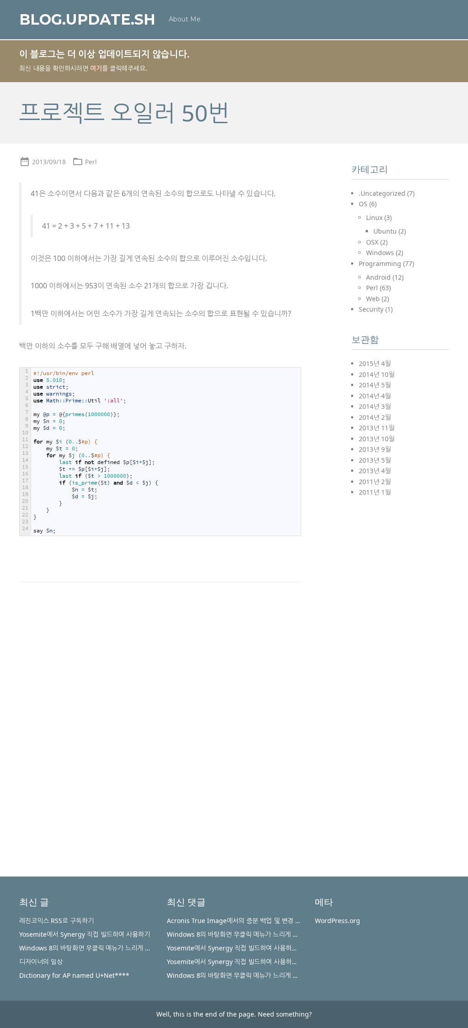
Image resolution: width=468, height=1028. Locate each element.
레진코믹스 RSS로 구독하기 (56, 920)
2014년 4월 (375, 395)
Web (373, 298)
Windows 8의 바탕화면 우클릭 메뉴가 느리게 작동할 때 (94, 948)
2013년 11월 (376, 427)
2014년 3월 (375, 406)
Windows (380, 252)
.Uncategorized (382, 193)
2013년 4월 (375, 470)
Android (378, 277)
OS (363, 203)
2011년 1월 (375, 492)
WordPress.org (337, 920)
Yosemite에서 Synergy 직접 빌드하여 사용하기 (84, 934)
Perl (91, 161)
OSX (372, 242)
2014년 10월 (376, 374)
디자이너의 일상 (41, 961)
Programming (380, 263)
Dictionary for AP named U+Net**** (74, 975)
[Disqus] (160, 714)
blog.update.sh (87, 19)
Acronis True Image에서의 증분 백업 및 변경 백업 (237, 920)
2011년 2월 (375, 481)
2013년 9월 (375, 449)
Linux (374, 217)
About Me (185, 19)
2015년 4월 (375, 363)
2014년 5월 (375, 385)
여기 (96, 68)
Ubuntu (385, 231)
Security (371, 309)
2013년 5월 (375, 460)
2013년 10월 (376, 438)
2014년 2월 (375, 417)
